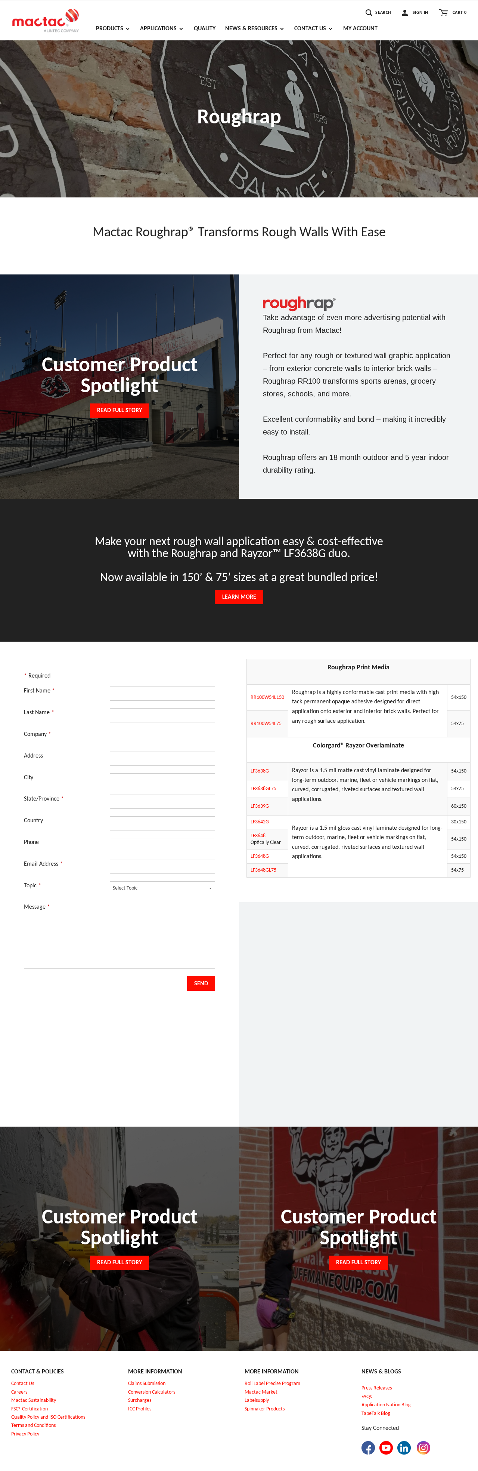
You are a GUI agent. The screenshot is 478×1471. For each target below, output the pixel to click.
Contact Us (22, 1383)
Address (33, 756)
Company (37, 734)
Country (33, 821)
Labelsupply (257, 1400)
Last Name (39, 713)
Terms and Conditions (33, 1425)
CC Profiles (140, 1409)
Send (201, 984)
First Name (39, 691)
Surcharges (139, 1400)
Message (37, 907)
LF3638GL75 (263, 789)
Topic (32, 886)
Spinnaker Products (265, 1409)
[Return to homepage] (45, 17)
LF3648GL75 (263, 870)
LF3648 (258, 836)
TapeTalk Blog (375, 1413)
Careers (19, 1392)
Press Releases (376, 1388)
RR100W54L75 (266, 724)
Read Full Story (119, 411)
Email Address (43, 864)
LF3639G (260, 806)
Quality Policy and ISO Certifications (48, 1417)
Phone (31, 842)
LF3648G (260, 856)
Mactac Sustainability (33, 1400)
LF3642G (260, 822)
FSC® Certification (29, 1409)
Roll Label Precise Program (272, 1383)
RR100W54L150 (267, 697)
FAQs (366, 1397)
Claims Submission (146, 1383)
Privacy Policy (25, 1434)
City (28, 778)
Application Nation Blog (386, 1405)
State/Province (44, 799)
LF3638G (260, 771)
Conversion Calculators (151, 1392)
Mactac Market (261, 1392)
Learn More (239, 597)
